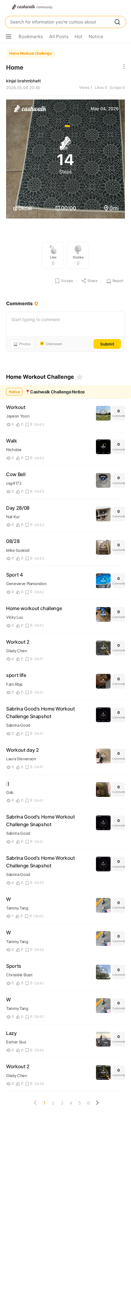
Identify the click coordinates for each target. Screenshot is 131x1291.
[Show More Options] (8, 37)
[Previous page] (35, 1102)
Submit (107, 344)
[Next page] (97, 1102)
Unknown (54, 343)
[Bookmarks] (79, 377)
